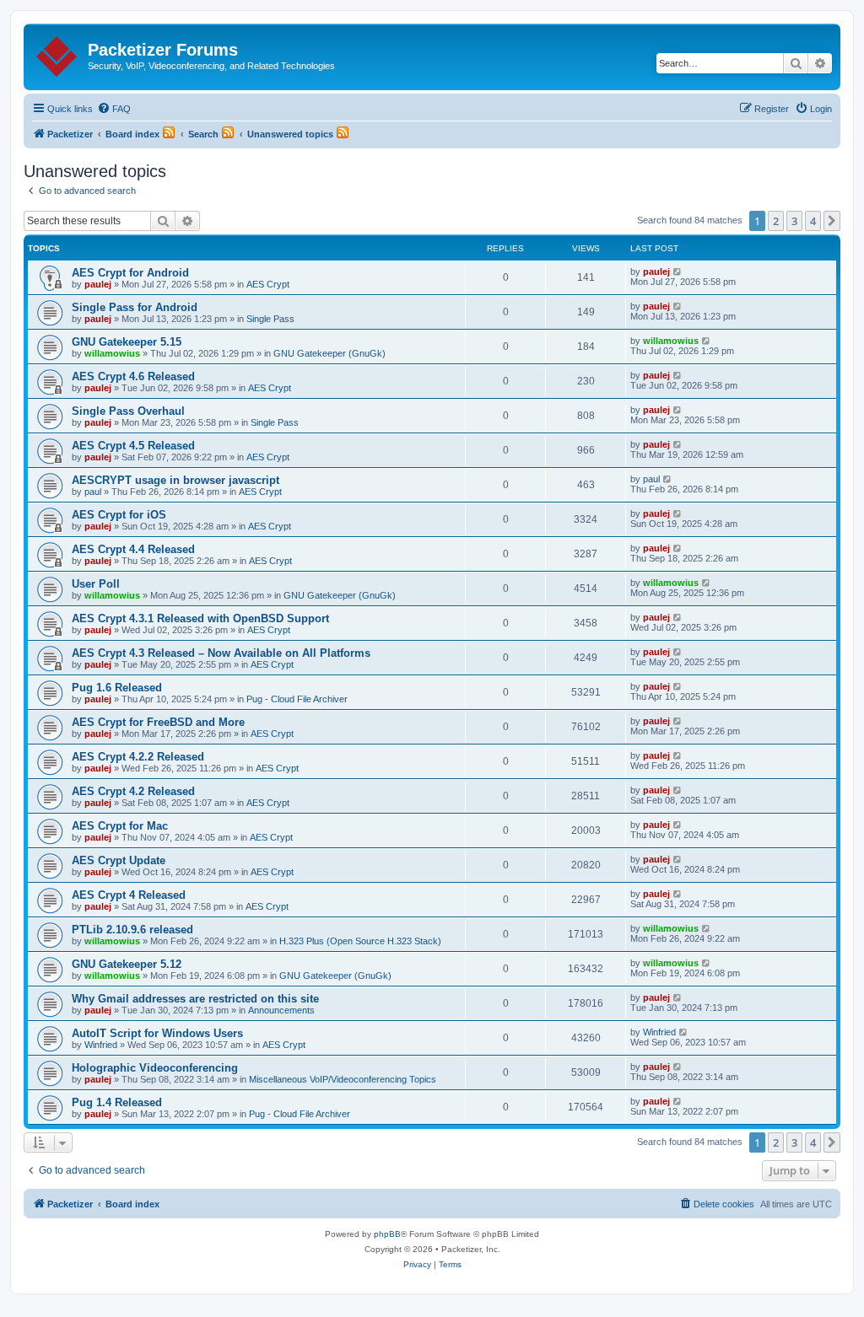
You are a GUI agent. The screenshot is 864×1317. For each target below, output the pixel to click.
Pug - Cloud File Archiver (297, 699)
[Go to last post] (677, 271)
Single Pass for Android (134, 307)
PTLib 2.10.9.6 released (132, 929)
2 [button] (776, 220)
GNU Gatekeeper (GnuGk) (329, 353)
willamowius (112, 353)
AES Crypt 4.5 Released (133, 445)
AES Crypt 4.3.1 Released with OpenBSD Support (200, 618)
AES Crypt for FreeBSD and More (158, 722)
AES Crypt (267, 284)
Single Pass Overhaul (128, 411)
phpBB (387, 1234)
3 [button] (794, 220)
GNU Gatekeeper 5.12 (126, 964)
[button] (832, 221)
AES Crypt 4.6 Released (133, 376)
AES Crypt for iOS (119, 514)
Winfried (100, 1045)
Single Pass (270, 319)
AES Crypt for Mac (120, 826)
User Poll (96, 584)
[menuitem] (114, 109)
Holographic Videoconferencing (155, 1068)
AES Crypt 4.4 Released (133, 549)
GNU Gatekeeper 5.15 (126, 342)
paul (92, 491)
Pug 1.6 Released (117, 687)
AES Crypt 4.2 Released (133, 791)
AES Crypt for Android (130, 272)
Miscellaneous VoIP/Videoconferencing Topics (342, 1079)
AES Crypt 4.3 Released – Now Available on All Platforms (221, 653)
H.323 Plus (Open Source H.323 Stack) (360, 941)
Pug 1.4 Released (117, 1102)
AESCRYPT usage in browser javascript (175, 480)
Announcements (281, 1010)
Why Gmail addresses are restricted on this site (195, 998)
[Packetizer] (58, 53)
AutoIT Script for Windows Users (157, 1033)
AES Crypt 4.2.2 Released (138, 756)
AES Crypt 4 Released (129, 895)
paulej (97, 284)
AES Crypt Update (118, 860)
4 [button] (813, 220)
